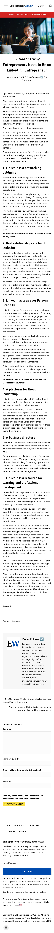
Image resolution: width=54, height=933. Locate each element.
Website (7, 781)
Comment (7, 729)
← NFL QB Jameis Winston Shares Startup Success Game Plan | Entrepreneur (27, 700)
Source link (8, 606)
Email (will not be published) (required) (22, 770)
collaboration (16, 187)
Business (16, 621)
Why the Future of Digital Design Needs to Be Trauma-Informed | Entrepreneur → (30, 708)
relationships (41, 281)
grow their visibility (33, 117)
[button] (6, 6)
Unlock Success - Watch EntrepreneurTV (27, 14)
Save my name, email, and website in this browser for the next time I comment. (23, 797)
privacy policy (18, 892)
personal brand (25, 563)
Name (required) (11, 759)
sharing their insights (12, 405)
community (37, 128)
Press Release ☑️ (35, 77)
